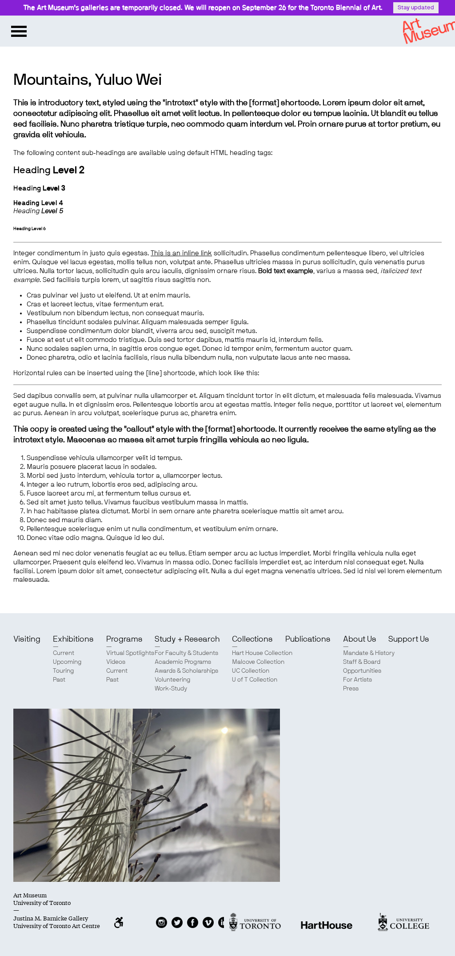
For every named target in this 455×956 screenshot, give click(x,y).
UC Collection (250, 671)
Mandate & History (369, 653)
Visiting (26, 639)
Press (351, 689)
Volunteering (173, 680)
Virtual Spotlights (130, 653)
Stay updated (416, 8)
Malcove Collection (258, 662)
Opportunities (362, 671)
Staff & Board (361, 662)
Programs (124, 639)
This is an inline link (181, 253)
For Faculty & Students (186, 653)
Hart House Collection (262, 653)
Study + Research (187, 639)
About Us (359, 639)
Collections (252, 639)
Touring (63, 671)
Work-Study (171, 689)
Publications (308, 639)
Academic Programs (183, 662)
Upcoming (67, 662)
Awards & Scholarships (186, 671)
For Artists (357, 680)
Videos (115, 662)
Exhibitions (73, 639)
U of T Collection (254, 680)
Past (59, 680)
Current (63, 653)
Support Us (408, 639)
